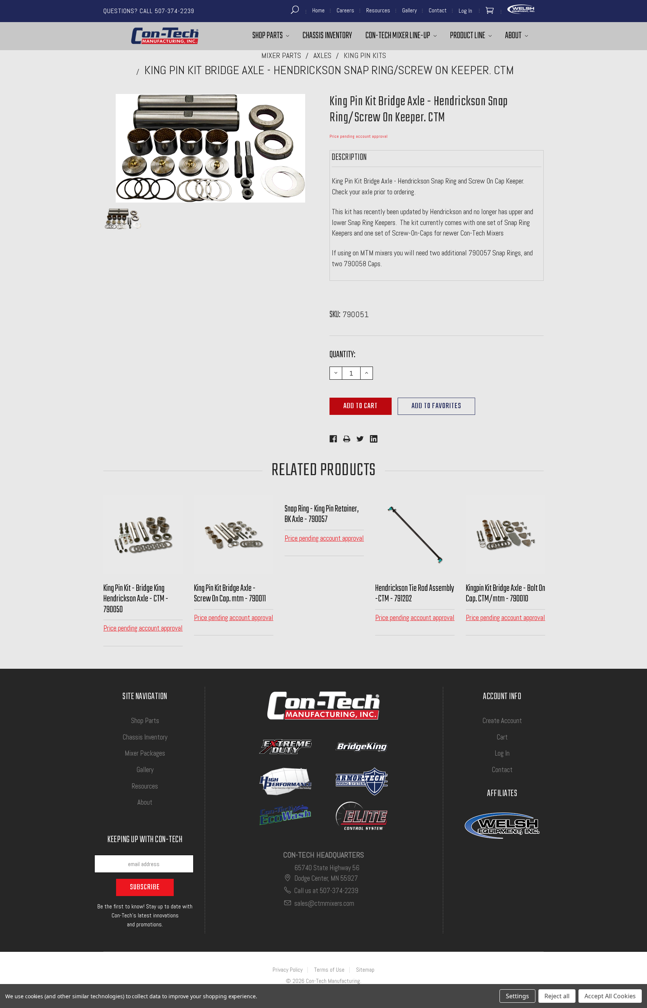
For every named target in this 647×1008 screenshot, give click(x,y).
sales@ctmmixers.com (324, 903)
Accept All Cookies (610, 996)
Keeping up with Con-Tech (144, 841)
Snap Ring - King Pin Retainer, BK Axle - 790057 (322, 514)
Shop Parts (268, 36)
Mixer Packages (145, 753)
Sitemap (365, 970)
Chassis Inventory (327, 36)
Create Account (502, 720)
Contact (438, 10)
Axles (322, 55)
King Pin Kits (365, 55)
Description (349, 157)
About (514, 36)
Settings (517, 996)
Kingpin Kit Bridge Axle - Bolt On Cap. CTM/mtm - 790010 (505, 594)
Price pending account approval (358, 136)
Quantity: (342, 355)
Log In (502, 753)
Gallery (409, 10)
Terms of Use (329, 970)
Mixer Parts (281, 55)
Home (318, 10)
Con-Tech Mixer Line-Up (398, 36)
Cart (502, 737)
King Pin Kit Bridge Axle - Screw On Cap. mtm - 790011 (230, 594)
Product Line (468, 36)
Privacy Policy (288, 970)
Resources (378, 10)
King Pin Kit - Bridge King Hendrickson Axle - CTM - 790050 (135, 599)
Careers (345, 10)
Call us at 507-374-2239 (326, 890)
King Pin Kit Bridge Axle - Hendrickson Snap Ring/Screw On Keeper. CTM (329, 70)
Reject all (556, 996)
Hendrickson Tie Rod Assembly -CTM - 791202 (414, 594)
